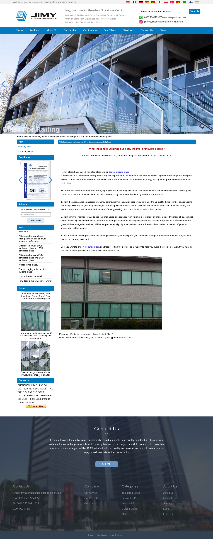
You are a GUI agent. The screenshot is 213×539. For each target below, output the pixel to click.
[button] (100, 131)
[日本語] (159, 2)
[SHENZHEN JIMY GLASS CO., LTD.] (36, 22)
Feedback (128, 30)
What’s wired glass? (28, 256)
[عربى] (184, 2)
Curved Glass (129, 508)
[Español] (147, 2)
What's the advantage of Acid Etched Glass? (91, 334)
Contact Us (147, 30)
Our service (70, 30)
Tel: (15, 503)
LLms (166, 508)
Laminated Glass (131, 498)
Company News (26, 151)
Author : (86, 155)
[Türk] (172, 2)
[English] (128, 2)
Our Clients (110, 30)
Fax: (15, 498)
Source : (124, 155)
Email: (16, 493)
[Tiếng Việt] (178, 2)
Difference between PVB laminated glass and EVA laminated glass (31, 239)
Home (19, 30)
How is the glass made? (30, 267)
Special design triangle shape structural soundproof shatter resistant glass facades (35, 366)
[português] (153, 2)
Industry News (40, 136)
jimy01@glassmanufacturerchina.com (163, 21)
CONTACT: (19, 508)
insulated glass (92, 247)
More (124, 514)
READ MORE (106, 464)
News (163, 30)
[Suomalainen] (191, 2)
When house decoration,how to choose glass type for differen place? (99, 337)
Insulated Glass (130, 503)
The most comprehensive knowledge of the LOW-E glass (34, 277)
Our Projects (90, 30)
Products (34, 30)
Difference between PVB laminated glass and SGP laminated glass (31, 249)
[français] (134, 2)
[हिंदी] (197, 2)
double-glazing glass (119, 172)
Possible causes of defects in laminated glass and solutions (33, 284)
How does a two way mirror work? (35, 272)
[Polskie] (166, 2)
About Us (51, 30)
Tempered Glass (131, 493)
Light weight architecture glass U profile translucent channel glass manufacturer (35, 326)
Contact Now (36, 406)
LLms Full (168, 514)
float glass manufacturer (110, 535)
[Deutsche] (141, 2)
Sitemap (167, 503)
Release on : (144, 155)
